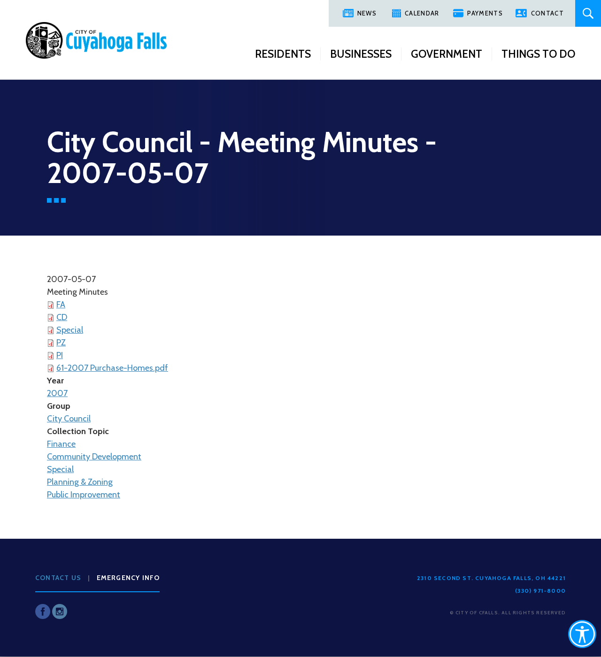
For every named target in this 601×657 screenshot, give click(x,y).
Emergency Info (128, 577)
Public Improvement (83, 494)
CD (61, 317)
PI (59, 355)
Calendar (422, 13)
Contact (547, 13)
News (367, 13)
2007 (57, 393)
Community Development (94, 456)
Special (69, 330)
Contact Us (58, 577)
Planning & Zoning (80, 482)
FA (60, 304)
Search (588, 13)
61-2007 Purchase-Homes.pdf (112, 368)
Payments (484, 13)
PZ (61, 342)
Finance (61, 444)
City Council (69, 418)
